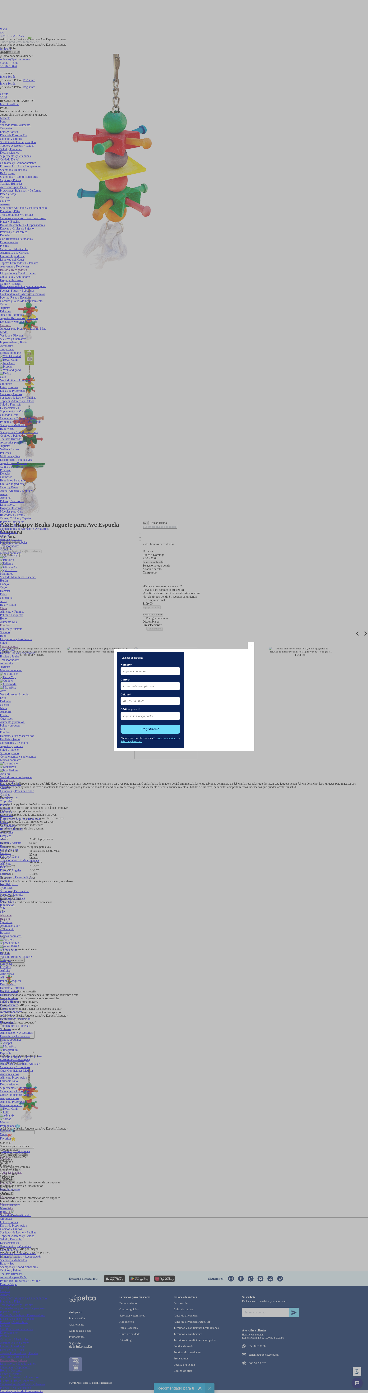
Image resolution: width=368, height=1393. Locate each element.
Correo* (125, 679)
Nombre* (126, 664)
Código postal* (130, 709)
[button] (251, 645)
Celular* (126, 694)
